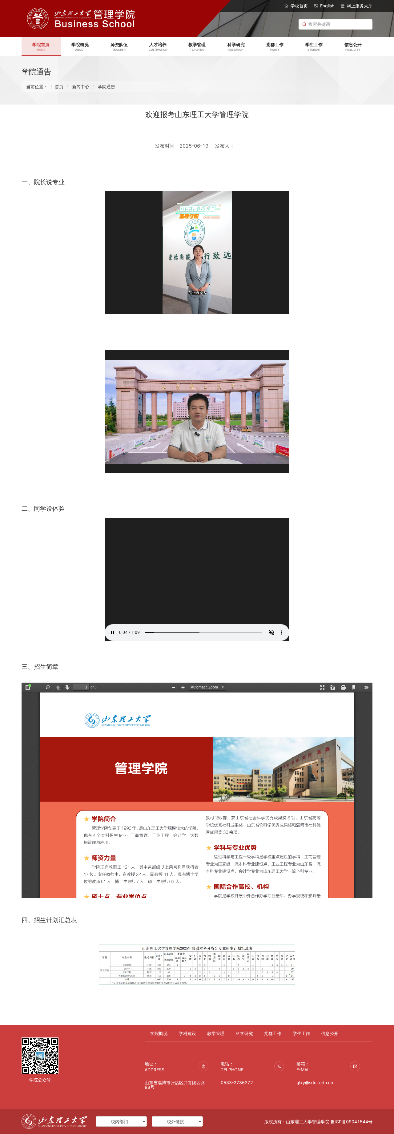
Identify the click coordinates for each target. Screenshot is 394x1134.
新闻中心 (80, 86)
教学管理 (215, 1033)
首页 (59, 86)
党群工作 (272, 1033)
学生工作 (301, 1033)
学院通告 (106, 86)
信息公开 (329, 1033)
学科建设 (187, 1033)
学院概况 (158, 1033)
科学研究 (244, 1033)
